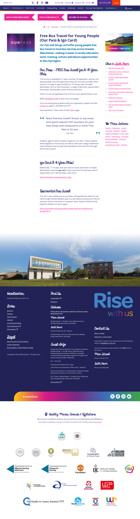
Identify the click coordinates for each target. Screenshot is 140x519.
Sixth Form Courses (111, 142)
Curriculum (41, 8)
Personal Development (94, 8)
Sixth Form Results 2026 (116, 68)
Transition (124, 145)
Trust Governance (13, 326)
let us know (98, 422)
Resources (103, 3)
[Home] (44, 27)
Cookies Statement (13, 345)
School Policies (12, 317)
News (127, 134)
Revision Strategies (111, 139)
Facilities (124, 131)
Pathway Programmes (115, 98)
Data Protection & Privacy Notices (17, 341)
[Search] (126, 8)
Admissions (116, 128)
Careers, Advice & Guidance (117, 101)
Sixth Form (30, 8)
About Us (108, 128)
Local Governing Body (14, 323)
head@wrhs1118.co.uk (108, 343)
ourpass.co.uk (51, 98)
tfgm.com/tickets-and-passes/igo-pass (55, 177)
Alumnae (58, 3)
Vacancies (78, 3)
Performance (17, 8)
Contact (89, 3)
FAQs (72, 110)
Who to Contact (99, 333)
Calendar (68, 3)
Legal (122, 134)
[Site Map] (48, 27)
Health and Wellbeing (112, 134)
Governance (110, 8)
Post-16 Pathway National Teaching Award (119, 106)
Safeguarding (52, 8)
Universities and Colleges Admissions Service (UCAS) (120, 93)
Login (116, 3)
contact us (44, 106)
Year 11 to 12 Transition (116, 110)
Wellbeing (71, 8)
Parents (80, 8)
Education (117, 131)
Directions (54, 302)
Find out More (55, 382)
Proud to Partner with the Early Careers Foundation (118, 84)
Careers (62, 8)
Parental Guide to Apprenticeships (119, 89)
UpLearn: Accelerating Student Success (118, 78)
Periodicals (125, 137)
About (5, 8)
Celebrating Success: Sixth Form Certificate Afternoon (118, 73)
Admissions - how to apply (102, 337)
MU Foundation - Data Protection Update (20, 348)
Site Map (10, 314)
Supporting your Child (112, 145)
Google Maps (55, 298)
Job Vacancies (11, 329)
